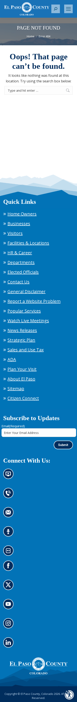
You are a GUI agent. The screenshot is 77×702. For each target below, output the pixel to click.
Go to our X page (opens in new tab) (9, 587)
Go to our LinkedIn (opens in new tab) (9, 645)
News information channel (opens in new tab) (9, 476)
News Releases (22, 330)
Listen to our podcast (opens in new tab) (9, 534)
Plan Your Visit (22, 369)
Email (13, 426)
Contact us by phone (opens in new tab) (9, 495)
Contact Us (18, 282)
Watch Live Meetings (28, 321)
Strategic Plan (21, 340)
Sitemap (15, 388)
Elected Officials (23, 272)
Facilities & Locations (28, 243)
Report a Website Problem (34, 301)
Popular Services (24, 311)
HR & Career (19, 253)
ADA (11, 359)
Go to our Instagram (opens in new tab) (9, 625)
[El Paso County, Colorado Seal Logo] (38, 666)
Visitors (15, 233)
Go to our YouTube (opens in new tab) (9, 606)
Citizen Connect (23, 398)
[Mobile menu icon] (68, 9)
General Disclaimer (26, 291)
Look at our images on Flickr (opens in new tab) (9, 553)
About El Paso (21, 379)
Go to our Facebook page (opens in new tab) (9, 568)
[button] (55, 9)
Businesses (18, 223)
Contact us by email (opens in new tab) (9, 514)
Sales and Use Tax (25, 350)
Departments (21, 262)
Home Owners (22, 214)
